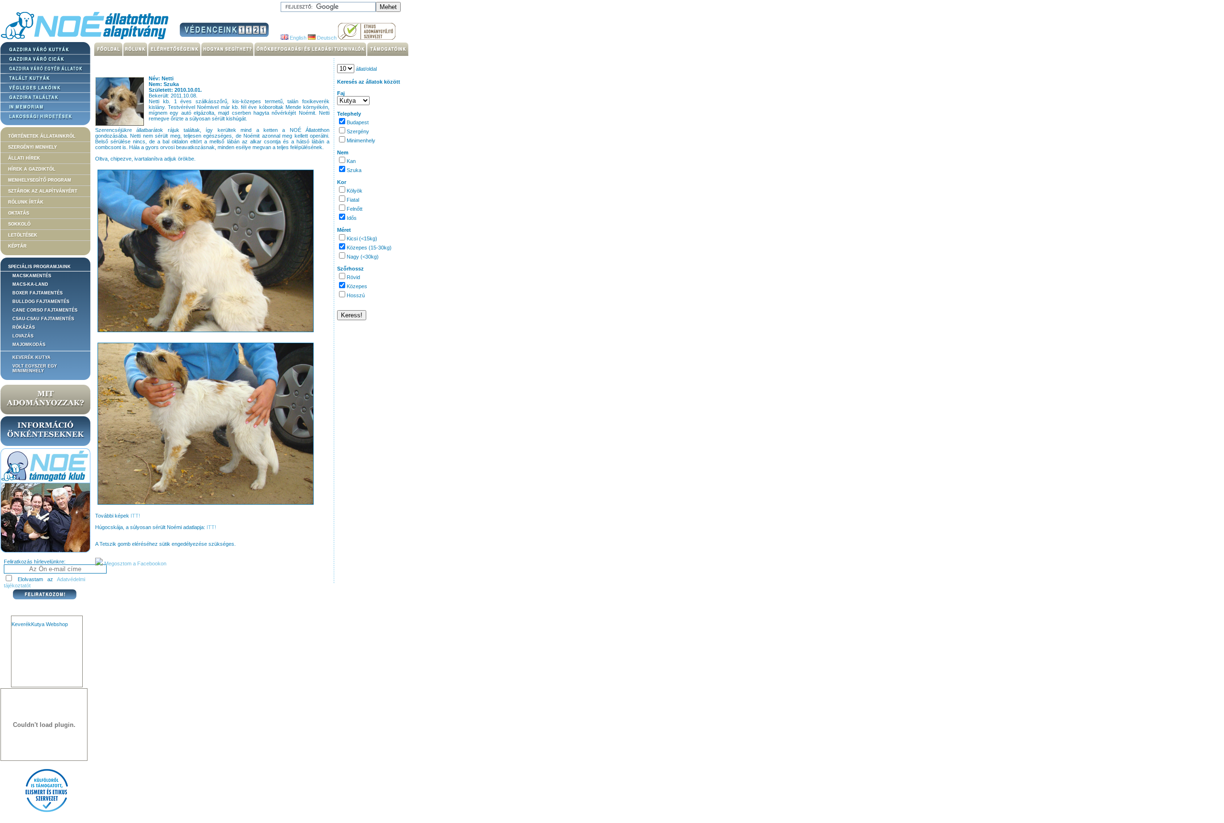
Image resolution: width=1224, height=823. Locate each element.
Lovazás (22, 336)
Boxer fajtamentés (37, 293)
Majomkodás (28, 344)
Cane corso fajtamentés (44, 310)
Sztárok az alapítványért (42, 191)
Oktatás (18, 213)
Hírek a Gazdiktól (31, 169)
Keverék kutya (31, 357)
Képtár (17, 246)
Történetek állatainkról (42, 136)
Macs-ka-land (30, 284)
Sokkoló (19, 224)
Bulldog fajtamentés (40, 301)
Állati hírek (24, 158)
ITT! (135, 516)
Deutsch (326, 38)
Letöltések (22, 235)
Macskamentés (31, 275)
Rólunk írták (26, 202)
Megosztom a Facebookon (134, 563)
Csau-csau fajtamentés (43, 318)
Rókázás (23, 327)
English (297, 38)
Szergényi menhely (32, 147)
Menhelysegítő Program (39, 180)
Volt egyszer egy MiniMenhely (34, 368)
